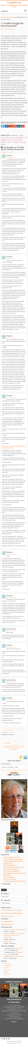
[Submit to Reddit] (11, 126)
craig (14, 29)
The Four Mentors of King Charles (13, 859)
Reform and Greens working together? (15, 929)
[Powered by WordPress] (20, 1041)
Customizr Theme (17, 1043)
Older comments (8, 730)
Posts (7, 17)
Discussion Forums (6, 921)
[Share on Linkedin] (19, 126)
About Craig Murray (9, 877)
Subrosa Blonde (7, 974)
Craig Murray (14, 2)
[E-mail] (3, 11)
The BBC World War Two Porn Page (11, 910)
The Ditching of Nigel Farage (12, 871)
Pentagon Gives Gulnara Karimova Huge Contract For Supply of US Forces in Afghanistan (14, 747)
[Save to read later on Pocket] (15, 126)
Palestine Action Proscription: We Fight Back (14, 1018)
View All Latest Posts (9, 123)
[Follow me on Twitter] (5, 11)
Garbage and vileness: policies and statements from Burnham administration (14, 935)
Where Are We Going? (10, 879)
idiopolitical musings (16, 956)
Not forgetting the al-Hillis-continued (12, 913)
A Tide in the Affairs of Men (11, 857)
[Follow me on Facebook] (7, 11)
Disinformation (8, 941)
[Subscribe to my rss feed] (2, 11)
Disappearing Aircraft (7, 916)
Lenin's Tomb (7, 969)
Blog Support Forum (7, 924)
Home (2, 17)
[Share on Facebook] (7, 126)
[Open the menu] (25, 11)
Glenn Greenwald (7, 965)
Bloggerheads (7, 963)
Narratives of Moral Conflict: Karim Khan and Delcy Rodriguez (14, 1010)
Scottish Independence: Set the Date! (14, 881)
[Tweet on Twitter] (3, 126)
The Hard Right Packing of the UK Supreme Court (14, 1007)
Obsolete (6, 972)
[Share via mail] (23, 126)
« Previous (4, 152)
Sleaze (12, 17)
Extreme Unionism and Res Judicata (14, 1014)
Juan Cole (6, 967)
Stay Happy (6, 743)
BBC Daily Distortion (9, 865)
